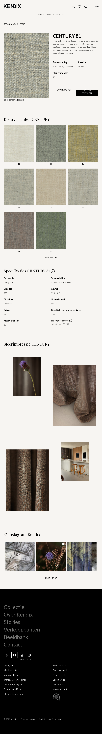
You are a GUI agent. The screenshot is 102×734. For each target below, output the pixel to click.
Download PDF (64, 90)
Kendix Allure (59, 665)
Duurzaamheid (60, 670)
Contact (13, 644)
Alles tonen (50, 257)
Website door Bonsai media (51, 719)
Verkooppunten (22, 629)
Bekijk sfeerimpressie (14, 100)
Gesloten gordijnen (13, 684)
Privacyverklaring (28, 719)
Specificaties (59, 679)
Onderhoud (58, 684)
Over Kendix (18, 614)
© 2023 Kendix (10, 719)
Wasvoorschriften (61, 689)
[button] (20, 556)
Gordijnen (8, 665)
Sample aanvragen (87, 91)
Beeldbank (16, 637)
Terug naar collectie (14, 24)
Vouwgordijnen (11, 675)
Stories (12, 622)
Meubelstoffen (11, 670)
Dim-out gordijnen (12, 689)
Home (40, 14)
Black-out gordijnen (13, 694)
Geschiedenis (59, 675)
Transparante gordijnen (15, 679)
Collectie (48, 14)
